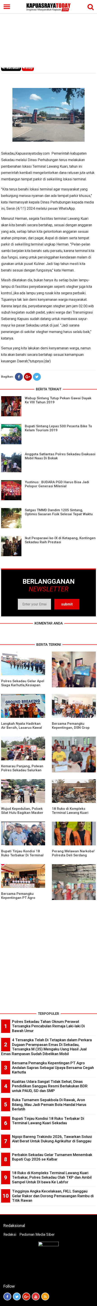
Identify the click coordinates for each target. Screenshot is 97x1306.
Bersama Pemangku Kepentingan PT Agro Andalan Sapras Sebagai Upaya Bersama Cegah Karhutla (53, 1067)
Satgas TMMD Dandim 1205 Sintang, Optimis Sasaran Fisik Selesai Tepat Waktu (59, 512)
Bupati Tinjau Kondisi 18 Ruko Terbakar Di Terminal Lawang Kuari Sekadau (22, 855)
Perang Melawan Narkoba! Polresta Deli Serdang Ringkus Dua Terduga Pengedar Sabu (73, 857)
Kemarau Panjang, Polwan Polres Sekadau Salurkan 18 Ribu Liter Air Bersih (22, 770)
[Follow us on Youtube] (36, 1296)
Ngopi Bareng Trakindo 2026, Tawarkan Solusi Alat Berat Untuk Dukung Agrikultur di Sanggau (52, 1139)
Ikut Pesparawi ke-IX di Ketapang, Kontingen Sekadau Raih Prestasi (60, 540)
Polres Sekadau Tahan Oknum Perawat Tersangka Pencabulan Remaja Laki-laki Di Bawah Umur (48, 1026)
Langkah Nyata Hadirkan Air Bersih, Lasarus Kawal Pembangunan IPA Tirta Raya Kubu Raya (21, 730)
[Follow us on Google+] (26, 1296)
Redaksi (9, 1234)
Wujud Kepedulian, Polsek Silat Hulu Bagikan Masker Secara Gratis (22, 813)
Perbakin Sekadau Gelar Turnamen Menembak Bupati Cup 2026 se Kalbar (52, 1157)
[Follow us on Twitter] (17, 1296)
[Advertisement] (48, 34)
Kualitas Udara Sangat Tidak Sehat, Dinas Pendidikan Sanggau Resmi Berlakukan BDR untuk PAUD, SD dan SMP (50, 1086)
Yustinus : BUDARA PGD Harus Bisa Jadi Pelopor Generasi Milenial (57, 484)
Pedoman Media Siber (37, 1234)
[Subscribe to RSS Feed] (45, 1296)
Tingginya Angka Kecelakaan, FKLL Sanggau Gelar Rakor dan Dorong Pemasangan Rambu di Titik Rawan (53, 1196)
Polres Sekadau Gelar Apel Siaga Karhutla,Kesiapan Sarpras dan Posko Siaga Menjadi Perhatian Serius (22, 687)
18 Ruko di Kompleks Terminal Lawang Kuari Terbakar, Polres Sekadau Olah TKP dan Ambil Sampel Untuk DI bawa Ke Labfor (52, 1177)
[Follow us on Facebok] (7, 1296)
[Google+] (28, 377)
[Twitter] (37, 377)
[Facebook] (19, 377)
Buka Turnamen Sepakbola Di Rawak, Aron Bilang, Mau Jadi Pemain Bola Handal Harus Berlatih (49, 1104)
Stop (28, 68)
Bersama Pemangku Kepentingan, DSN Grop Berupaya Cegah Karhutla (72, 728)
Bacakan (12, 68)
